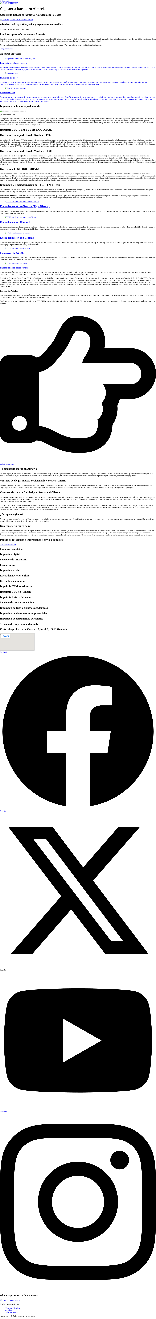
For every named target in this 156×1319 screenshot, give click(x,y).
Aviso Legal (9, 1310)
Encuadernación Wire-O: (12, 253)
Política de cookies (11, 1312)
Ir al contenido (5, 1)
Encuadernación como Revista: (14, 268)
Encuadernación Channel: (15, 222)
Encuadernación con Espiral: (17, 237)
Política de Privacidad (12, 1308)
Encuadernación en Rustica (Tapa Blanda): (25, 206)
